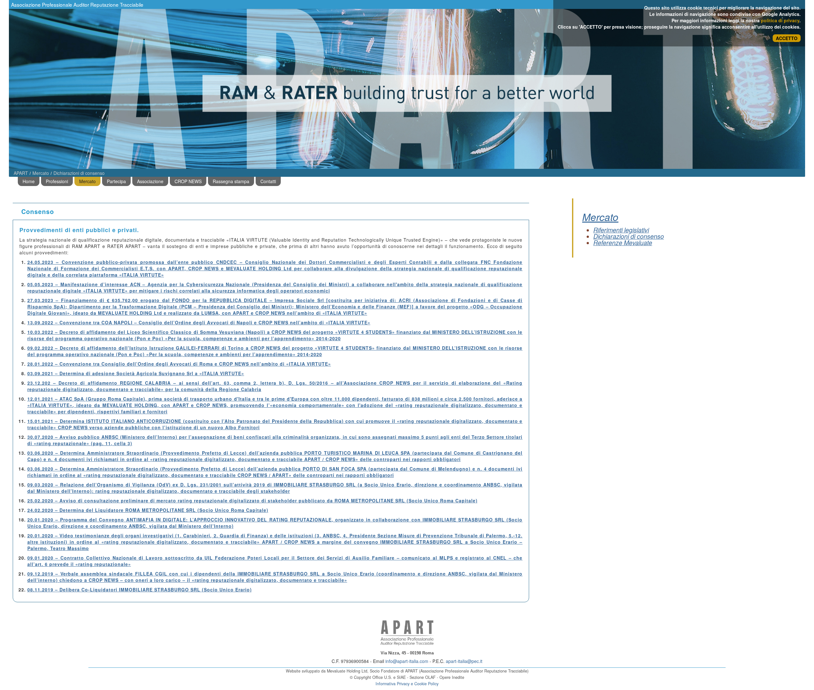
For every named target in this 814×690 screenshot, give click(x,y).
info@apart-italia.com (406, 661)
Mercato (40, 173)
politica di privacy (780, 20)
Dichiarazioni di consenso (79, 173)
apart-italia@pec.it (464, 661)
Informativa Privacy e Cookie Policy (407, 684)
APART (21, 173)
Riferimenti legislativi (621, 229)
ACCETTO (786, 38)
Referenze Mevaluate (622, 242)
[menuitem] (28, 181)
